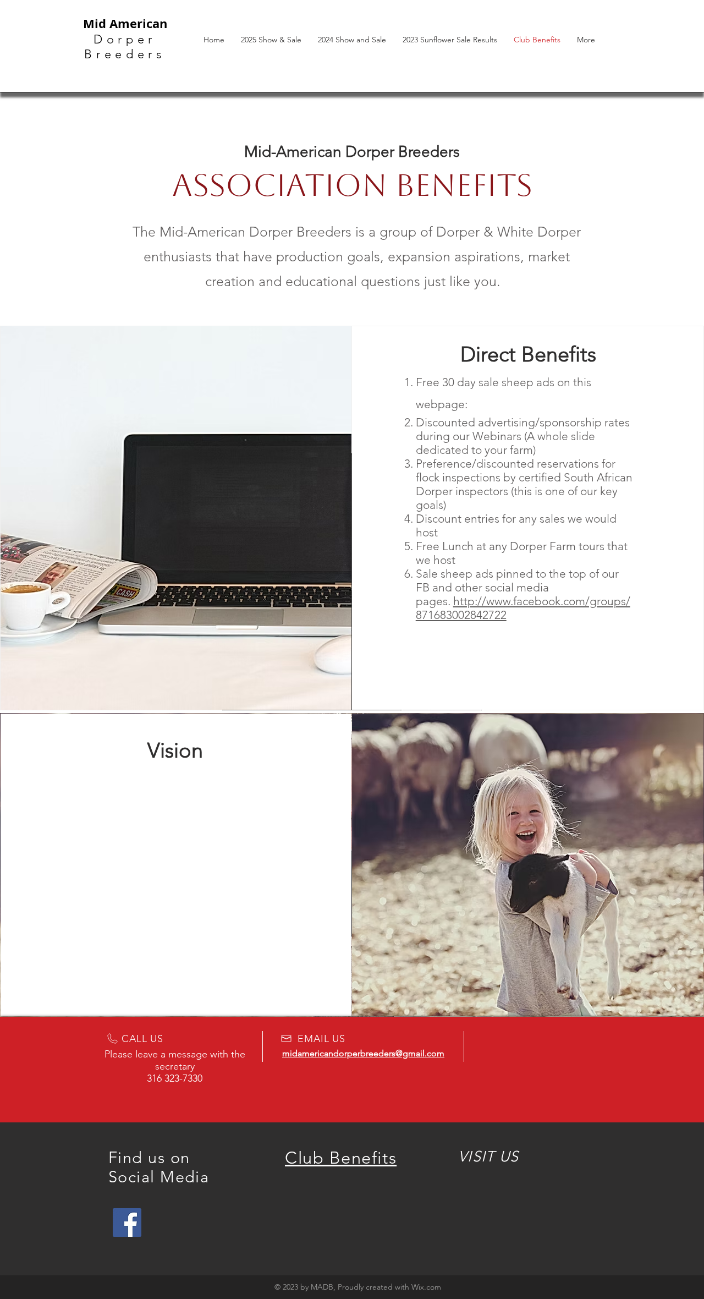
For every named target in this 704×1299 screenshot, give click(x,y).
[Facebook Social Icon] (127, 1222)
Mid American (125, 23)
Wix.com (426, 1287)
